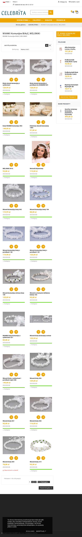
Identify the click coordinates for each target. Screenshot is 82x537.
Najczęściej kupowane (29, 509)
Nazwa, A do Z (36, 49)
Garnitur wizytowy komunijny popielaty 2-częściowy (71, 111)
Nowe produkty (27, 506)
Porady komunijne (28, 512)
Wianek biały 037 (8, 421)
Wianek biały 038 (35, 421)
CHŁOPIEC (37, 20)
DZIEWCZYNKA (22, 20)
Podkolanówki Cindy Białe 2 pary (71, 60)
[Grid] (47, 45)
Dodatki (48, 20)
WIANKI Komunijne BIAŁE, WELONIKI (66, 34)
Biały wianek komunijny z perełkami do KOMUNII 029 (39, 84)
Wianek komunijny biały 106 (39, 209)
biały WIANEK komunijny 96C (12, 126)
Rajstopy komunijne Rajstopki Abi (71, 85)
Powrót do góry (46, 488)
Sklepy (44, 509)
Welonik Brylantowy (36, 168)
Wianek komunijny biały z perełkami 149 (38, 251)
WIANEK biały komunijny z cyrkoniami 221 (11, 336)
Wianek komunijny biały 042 (12, 209)
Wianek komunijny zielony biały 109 (13, 294)
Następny (45, 482)
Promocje (25, 503)
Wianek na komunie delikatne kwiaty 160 (40, 294)
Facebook (45, 512)
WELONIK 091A (8, 168)
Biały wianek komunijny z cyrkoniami (11, 84)
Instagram (46, 515)
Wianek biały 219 (35, 462)
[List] (50, 45)
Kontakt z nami (47, 506)
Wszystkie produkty (68, 97)
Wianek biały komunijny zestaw (40, 335)
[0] (72, 13)
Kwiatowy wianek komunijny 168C (39, 126)
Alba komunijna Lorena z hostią (70, 48)
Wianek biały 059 (8, 462)
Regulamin (46, 503)
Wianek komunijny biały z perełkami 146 (11, 251)
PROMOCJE (60, 20)
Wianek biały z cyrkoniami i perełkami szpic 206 (12, 379)
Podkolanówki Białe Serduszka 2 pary (71, 73)
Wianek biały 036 (35, 378)
